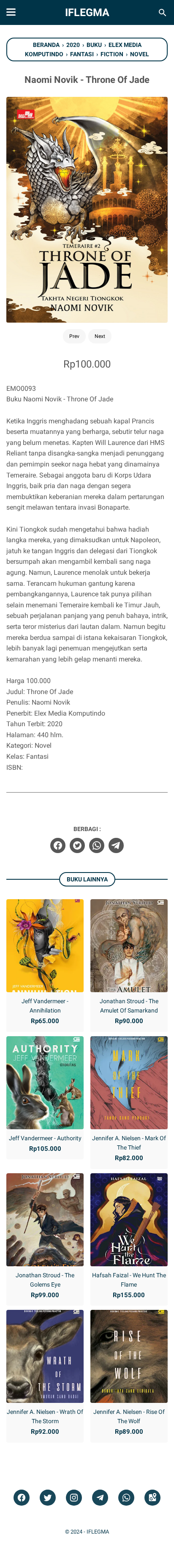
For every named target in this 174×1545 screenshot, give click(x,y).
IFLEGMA (87, 12)
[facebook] (57, 845)
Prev (74, 336)
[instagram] (74, 1498)
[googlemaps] (152, 1498)
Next (100, 336)
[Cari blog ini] (163, 13)
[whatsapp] (96, 845)
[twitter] (77, 845)
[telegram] (116, 845)
